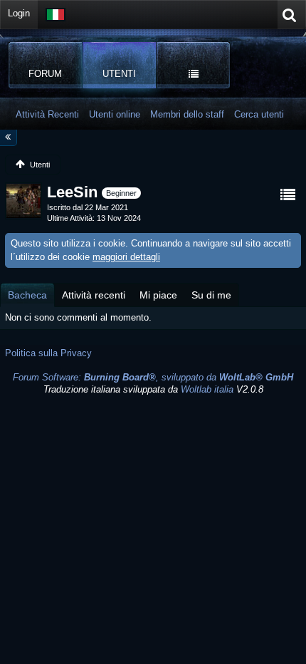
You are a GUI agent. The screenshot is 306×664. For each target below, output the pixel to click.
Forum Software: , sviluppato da (153, 377)
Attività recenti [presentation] (93, 295)
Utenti (119, 73)
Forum (45, 73)
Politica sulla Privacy (48, 353)
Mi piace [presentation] (158, 295)
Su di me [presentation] (211, 295)
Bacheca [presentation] (27, 295)
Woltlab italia (207, 389)
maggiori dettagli (126, 256)
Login (19, 13)
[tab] (27, 295)
